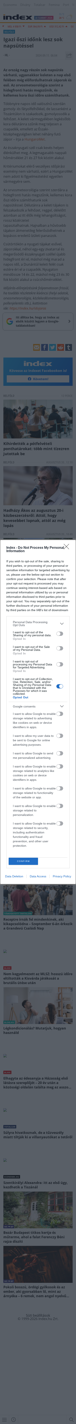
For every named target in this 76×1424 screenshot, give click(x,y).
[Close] (68, 548)
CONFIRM (23, 861)
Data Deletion (14, 876)
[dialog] (38, 712)
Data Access (38, 876)
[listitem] (38, 624)
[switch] (59, 634)
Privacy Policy (62, 876)
